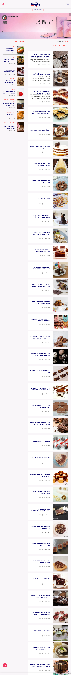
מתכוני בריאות (11, 68)
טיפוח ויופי (12, 78)
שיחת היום (12, 89)
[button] (67, 4)
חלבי (14, 46)
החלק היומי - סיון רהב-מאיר (9, 100)
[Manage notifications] (67, 671)
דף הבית (65, 41)
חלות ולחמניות (11, 112)
